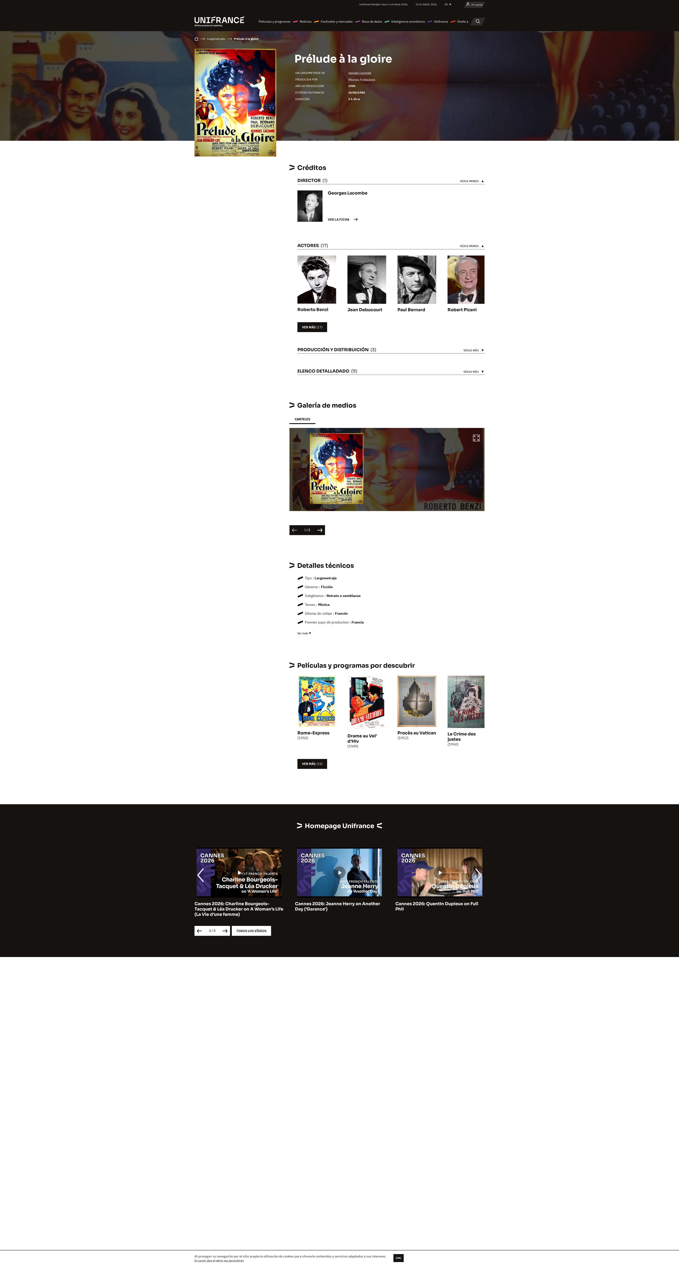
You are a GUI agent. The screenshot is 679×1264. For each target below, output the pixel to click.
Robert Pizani (462, 309)
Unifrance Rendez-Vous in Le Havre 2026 (383, 4)
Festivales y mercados (337, 21)
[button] (476, 438)
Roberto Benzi (312, 309)
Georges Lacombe (359, 73)
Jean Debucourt (364, 309)
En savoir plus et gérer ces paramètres (219, 1260)
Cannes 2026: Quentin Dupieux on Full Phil (236, 906)
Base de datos (372, 21)
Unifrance (441, 21)
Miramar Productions (361, 79)
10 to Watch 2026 (426, 4)
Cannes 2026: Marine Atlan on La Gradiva (339, 903)
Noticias (306, 21)
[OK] (398, 1258)
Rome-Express (313, 733)
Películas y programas (275, 21)
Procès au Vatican (416, 733)
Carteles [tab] (302, 419)
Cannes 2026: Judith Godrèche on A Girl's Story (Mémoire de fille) (434, 906)
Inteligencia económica (408, 21)
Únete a (462, 21)
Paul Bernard (411, 309)
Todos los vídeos (251, 931)
